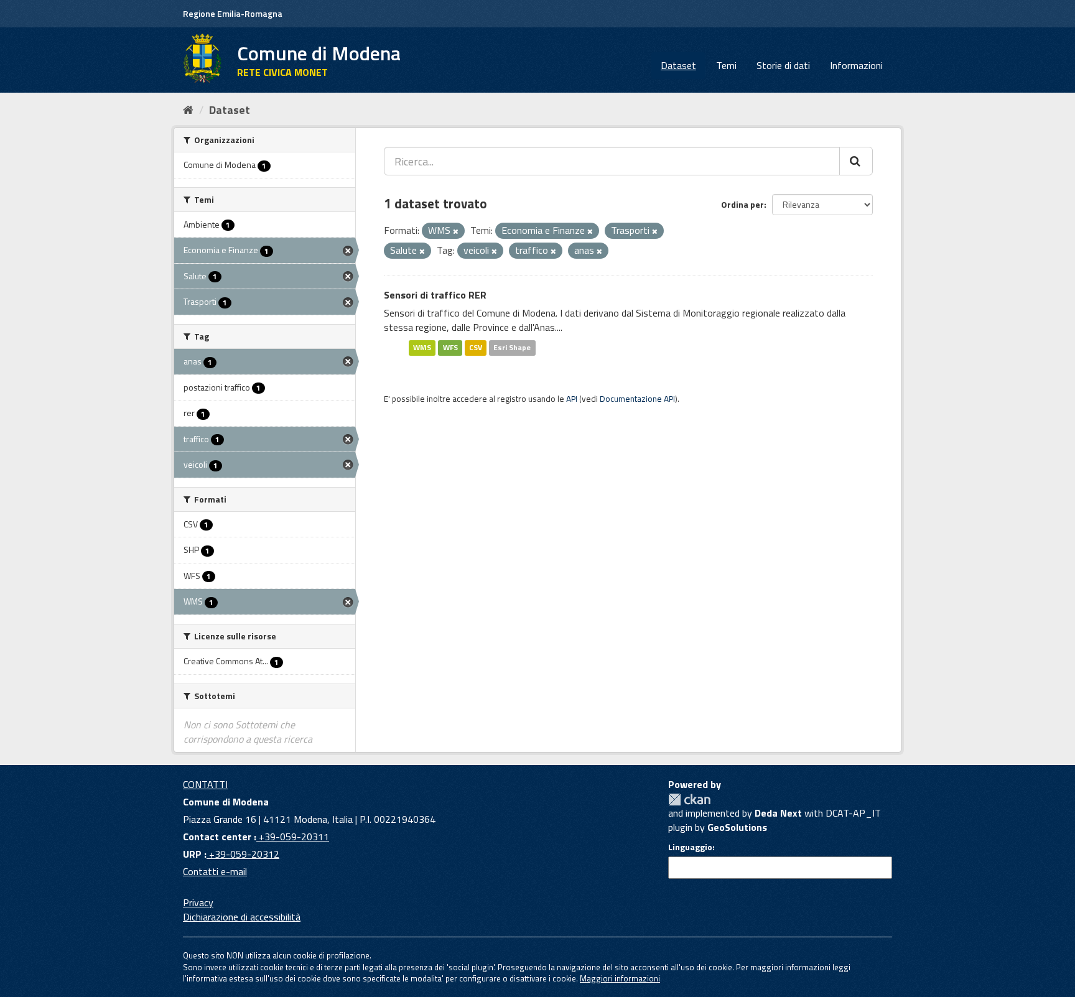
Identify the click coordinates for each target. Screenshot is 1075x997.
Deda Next (778, 812)
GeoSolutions (737, 827)
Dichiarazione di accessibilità (241, 916)
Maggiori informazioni (620, 978)
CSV (475, 347)
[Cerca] (856, 161)
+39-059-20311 (292, 836)
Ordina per (742, 204)
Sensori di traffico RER (435, 294)
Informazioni (856, 65)
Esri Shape (512, 347)
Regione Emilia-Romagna (232, 13)
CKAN (689, 799)
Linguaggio (690, 847)
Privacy (198, 902)
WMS (422, 347)
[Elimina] (455, 231)
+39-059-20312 (243, 853)
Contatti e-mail (215, 871)
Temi (726, 65)
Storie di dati (783, 65)
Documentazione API (637, 398)
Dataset (678, 65)
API (571, 398)
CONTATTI (205, 784)
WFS (450, 347)
